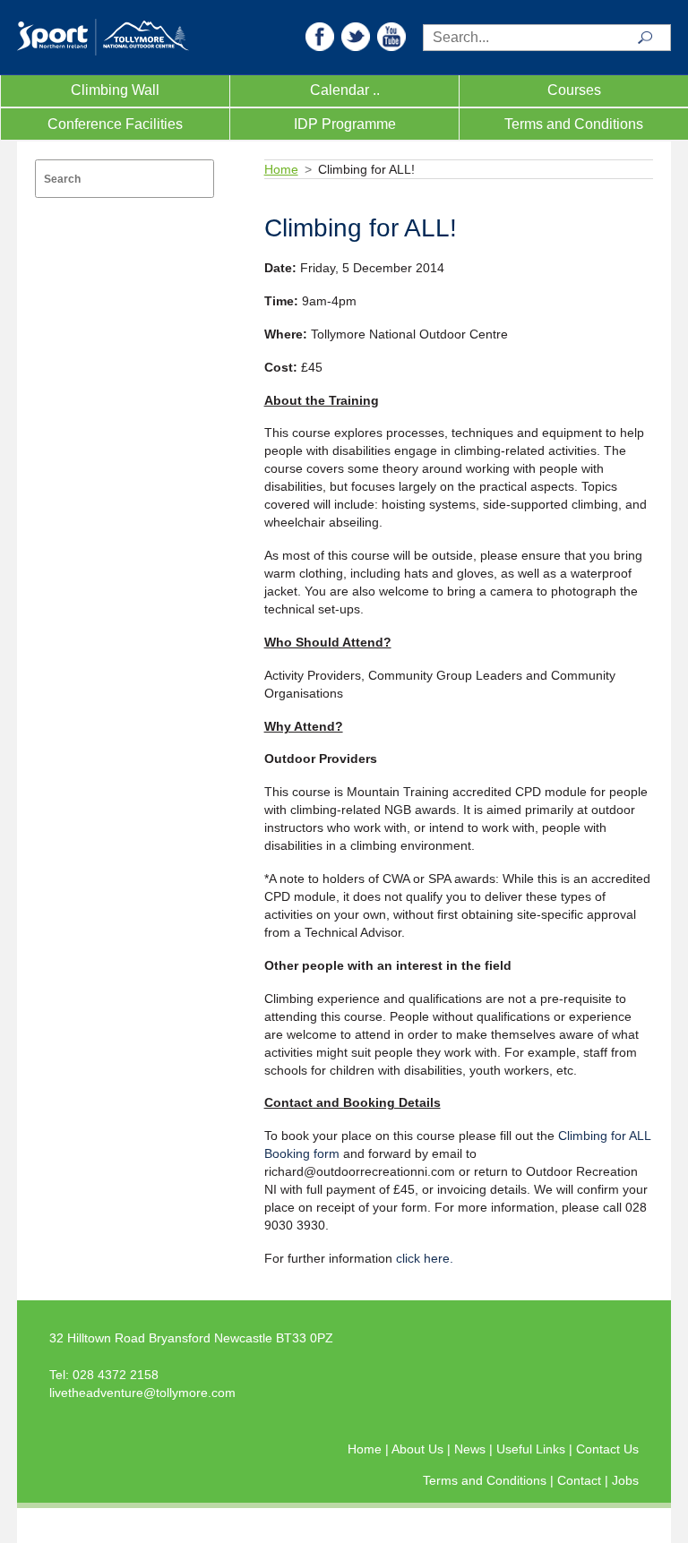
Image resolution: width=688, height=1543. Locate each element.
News (471, 1449)
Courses (574, 90)
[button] (319, 35)
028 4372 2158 (116, 1374)
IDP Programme (345, 124)
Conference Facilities (115, 124)
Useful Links (532, 1449)
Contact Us (607, 1449)
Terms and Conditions (573, 124)
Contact (581, 1480)
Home (281, 169)
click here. (424, 1258)
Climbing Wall (115, 90)
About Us (419, 1449)
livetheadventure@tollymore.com (142, 1392)
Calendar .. (345, 90)
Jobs (625, 1480)
